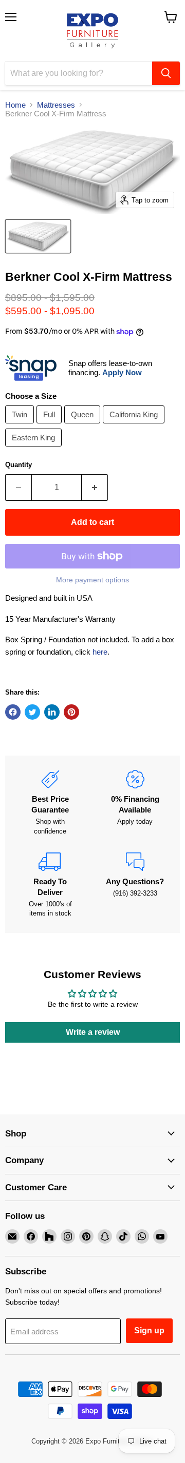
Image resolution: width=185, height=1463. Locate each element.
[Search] (166, 73)
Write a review (93, 1032)
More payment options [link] (92, 580)
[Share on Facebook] (13, 712)
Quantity (18, 465)
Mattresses (56, 104)
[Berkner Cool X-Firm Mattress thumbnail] (38, 236)
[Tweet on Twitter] (32, 712)
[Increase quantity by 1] (95, 487)
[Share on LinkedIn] (52, 712)
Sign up (149, 1330)
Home (15, 104)
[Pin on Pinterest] (71, 712)
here (99, 651)
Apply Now (122, 372)
